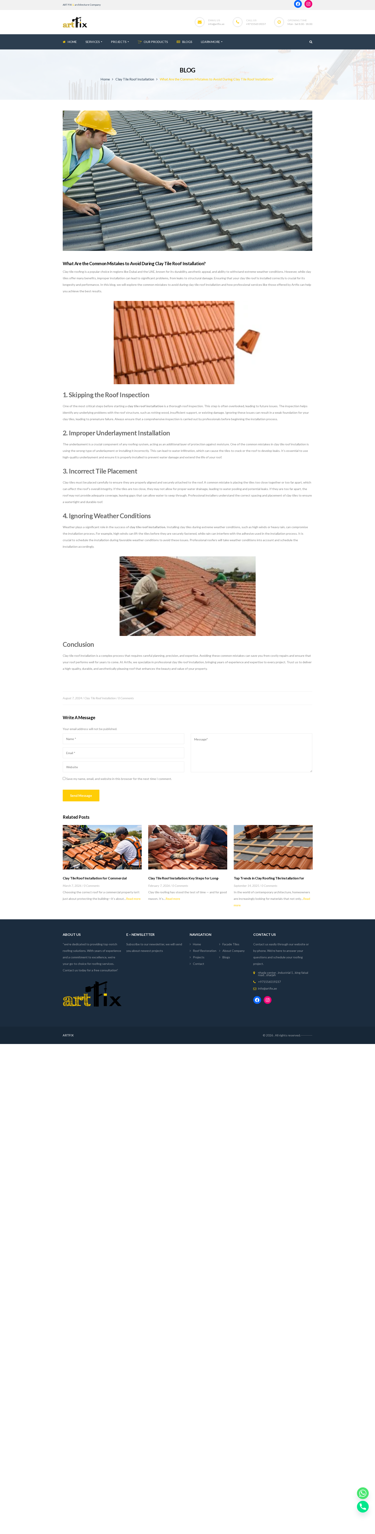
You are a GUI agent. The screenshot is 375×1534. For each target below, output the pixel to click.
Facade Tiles (230, 944)
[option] (102, 863)
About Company (233, 950)
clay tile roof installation (145, 406)
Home (105, 79)
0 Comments (126, 698)
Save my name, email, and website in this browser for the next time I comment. (119, 779)
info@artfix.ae (216, 24)
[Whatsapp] (363, 1493)
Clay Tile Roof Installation (134, 79)
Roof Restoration (204, 950)
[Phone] (363, 1507)
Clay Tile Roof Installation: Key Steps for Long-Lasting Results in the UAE (183, 880)
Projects (198, 957)
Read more (133, 898)
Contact (198, 963)
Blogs (226, 957)
